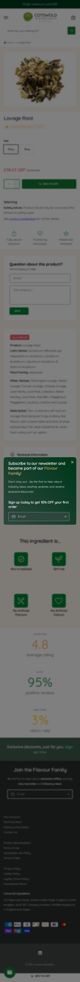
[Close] (72, 462)
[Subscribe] (65, 516)
